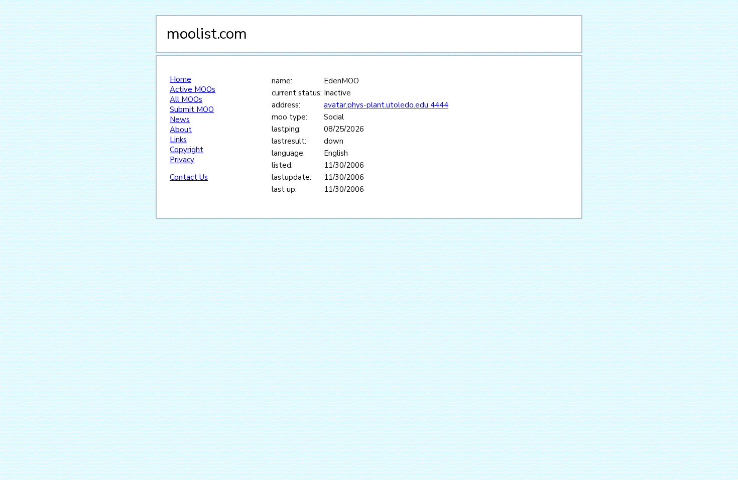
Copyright (186, 150)
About (181, 130)
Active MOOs (192, 89)
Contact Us (189, 177)
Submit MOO (192, 109)
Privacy (182, 160)
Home (180, 79)
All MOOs (186, 99)
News (180, 119)
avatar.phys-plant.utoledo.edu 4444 (386, 105)
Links (178, 140)
